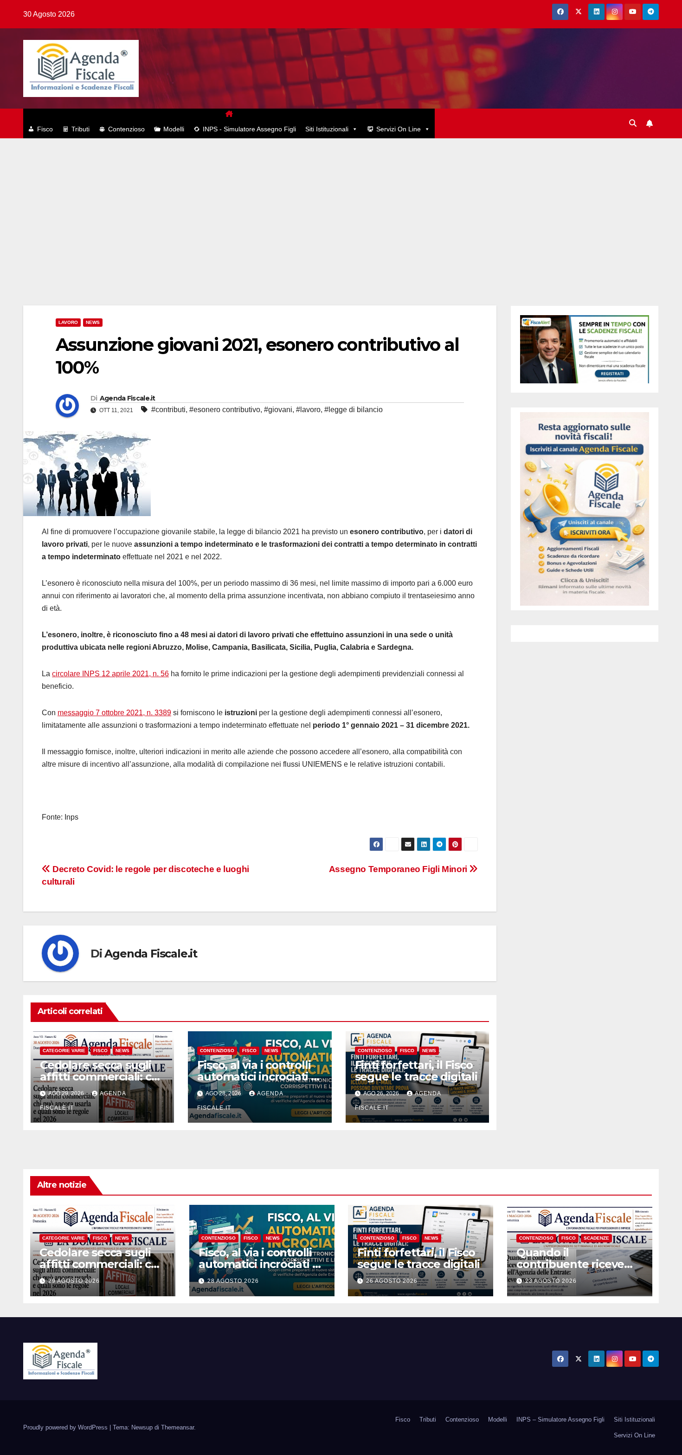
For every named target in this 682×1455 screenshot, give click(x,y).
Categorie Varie (64, 1050)
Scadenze (596, 1238)
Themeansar (177, 1427)
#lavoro (308, 410)
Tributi (80, 129)
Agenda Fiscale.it (127, 398)
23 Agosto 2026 (551, 1281)
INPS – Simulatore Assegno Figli (560, 1419)
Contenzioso (126, 129)
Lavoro (68, 322)
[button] (633, 123)
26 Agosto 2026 (392, 1281)
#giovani (278, 410)
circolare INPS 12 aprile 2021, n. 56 (110, 674)
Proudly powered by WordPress (66, 1427)
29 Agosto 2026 (74, 1281)
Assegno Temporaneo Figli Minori (399, 869)
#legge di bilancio (353, 410)
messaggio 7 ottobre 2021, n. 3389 (114, 713)
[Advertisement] (341, 208)
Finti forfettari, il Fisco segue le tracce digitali (416, 1070)
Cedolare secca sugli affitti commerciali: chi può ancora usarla (100, 1076)
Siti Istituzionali (326, 129)
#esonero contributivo (224, 410)
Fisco (45, 129)
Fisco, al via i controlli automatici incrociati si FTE (258, 1076)
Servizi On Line (398, 129)
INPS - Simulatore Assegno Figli (249, 129)
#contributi (168, 410)
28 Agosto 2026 (233, 1281)
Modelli (173, 129)
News (93, 322)
